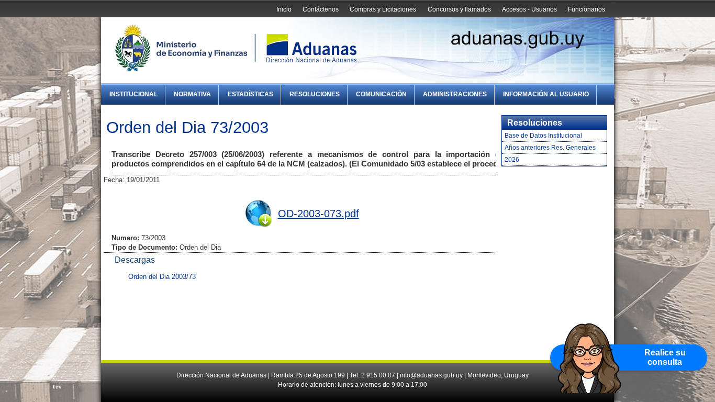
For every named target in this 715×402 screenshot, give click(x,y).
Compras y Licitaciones (383, 9)
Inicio (284, 9)
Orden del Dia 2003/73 (162, 277)
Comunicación (381, 94)
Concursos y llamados (459, 9)
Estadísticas (250, 94)
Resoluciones (314, 94)
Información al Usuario (546, 94)
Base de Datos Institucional (543, 135)
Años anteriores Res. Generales (550, 147)
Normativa (192, 94)
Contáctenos (321, 9)
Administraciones (455, 94)
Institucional (133, 94)
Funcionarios (586, 9)
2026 (512, 159)
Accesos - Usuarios (529, 9)
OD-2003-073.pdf (318, 213)
